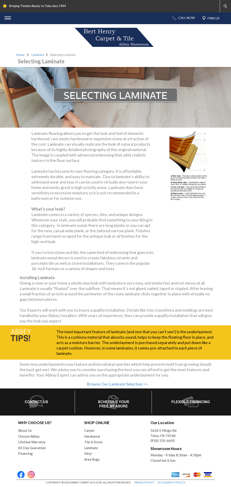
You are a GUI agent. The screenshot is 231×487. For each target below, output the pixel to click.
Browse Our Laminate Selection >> (117, 383)
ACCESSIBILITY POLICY (171, 482)
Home (20, 55)
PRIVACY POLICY (144, 482)
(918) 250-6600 (162, 441)
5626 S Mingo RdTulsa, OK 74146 (163, 433)
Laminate (38, 55)
